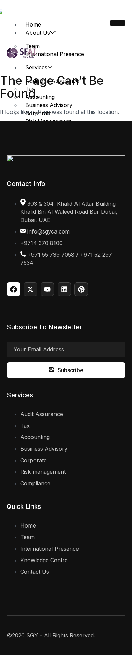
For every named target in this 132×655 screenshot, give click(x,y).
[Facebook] (13, 289)
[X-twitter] (30, 289)
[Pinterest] (81, 289)
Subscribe (70, 370)
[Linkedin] (64, 289)
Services (36, 67)
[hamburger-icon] (117, 23)
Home (33, 24)
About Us (37, 32)
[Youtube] (47, 289)
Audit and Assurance (52, 80)
